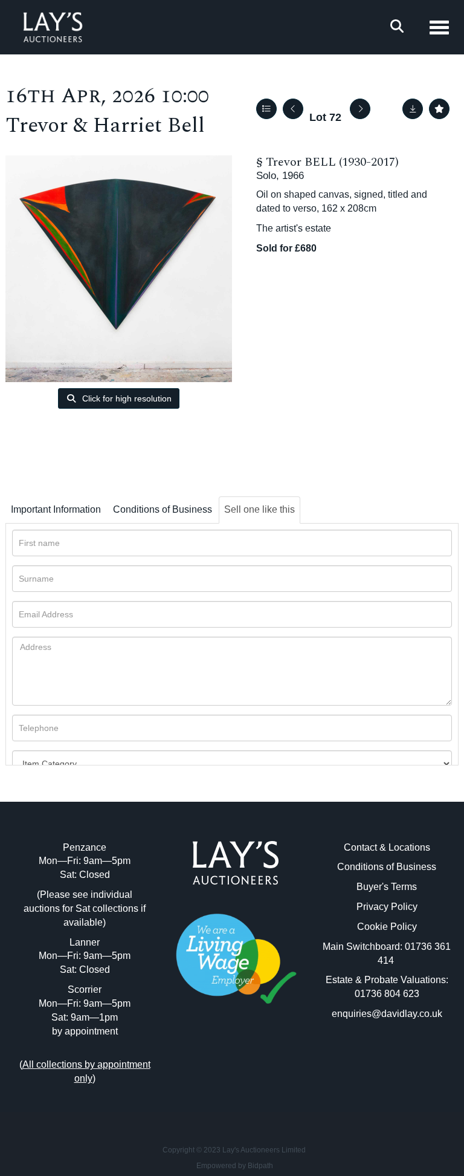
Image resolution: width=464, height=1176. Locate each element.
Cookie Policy (387, 926)
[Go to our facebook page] (210, 1058)
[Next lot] (360, 109)
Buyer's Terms (386, 887)
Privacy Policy (386, 906)
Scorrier (85, 989)
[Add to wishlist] (439, 109)
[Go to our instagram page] (261, 1058)
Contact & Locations (387, 847)
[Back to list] (266, 109)
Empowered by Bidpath (234, 1165)
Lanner (84, 942)
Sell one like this (259, 509)
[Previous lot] (293, 109)
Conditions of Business (162, 509)
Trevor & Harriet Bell (105, 125)
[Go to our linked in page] (235, 1058)
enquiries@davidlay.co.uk (387, 1014)
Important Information (56, 509)
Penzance (84, 847)
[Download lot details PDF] (412, 109)
